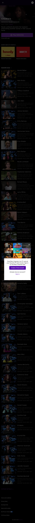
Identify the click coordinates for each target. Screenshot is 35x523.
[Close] (29, 244)
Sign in (18, 274)
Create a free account (17, 268)
